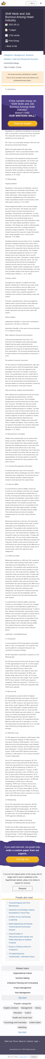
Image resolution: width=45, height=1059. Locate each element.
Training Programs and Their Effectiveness (19, 904)
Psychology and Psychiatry (15, 1022)
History (38, 1008)
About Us (22, 1041)
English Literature (11, 1008)
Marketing (22, 1027)
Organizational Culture (22, 973)
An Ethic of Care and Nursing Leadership (19, 918)
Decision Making (22, 978)
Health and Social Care (22, 1018)
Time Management (22, 993)
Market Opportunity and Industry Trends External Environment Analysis (20, 927)
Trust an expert (22, 123)
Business (29, 55)
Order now (8, 1041)
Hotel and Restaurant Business (25, 59)
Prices (15, 1041)
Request (22, 888)
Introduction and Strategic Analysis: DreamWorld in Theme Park (22, 911)
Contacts (29, 1041)
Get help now (22, 859)
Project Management (22, 988)
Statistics (7, 59)
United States (35, 1022)
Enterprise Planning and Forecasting (22, 983)
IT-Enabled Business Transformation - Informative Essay (21, 955)
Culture (28, 1013)
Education (18, 1013)
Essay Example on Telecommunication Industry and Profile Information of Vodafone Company (21, 938)
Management (19, 55)
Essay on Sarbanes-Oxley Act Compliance (20, 948)
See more (22, 998)
